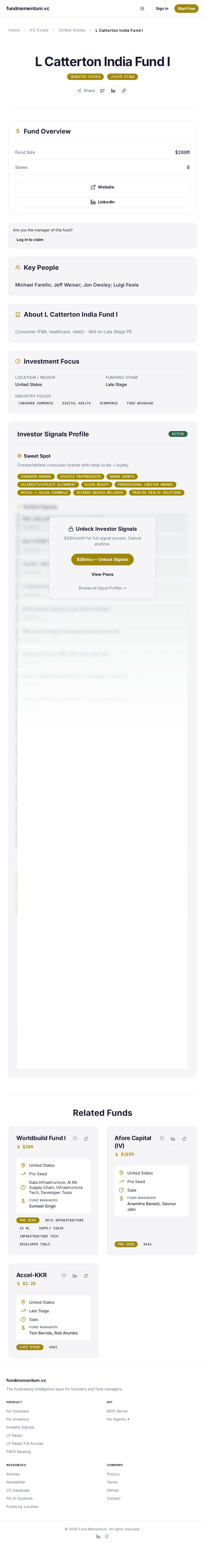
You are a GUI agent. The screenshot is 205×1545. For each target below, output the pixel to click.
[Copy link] (124, 90)
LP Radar (14, 1435)
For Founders (17, 1411)
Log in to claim (30, 239)
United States (72, 30)
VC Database (18, 1490)
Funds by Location (22, 1506)
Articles (12, 1474)
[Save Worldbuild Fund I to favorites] (75, 1138)
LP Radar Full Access (24, 1443)
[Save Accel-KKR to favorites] (64, 1275)
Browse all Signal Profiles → (103, 588)
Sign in (162, 8)
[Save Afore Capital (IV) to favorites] (162, 1138)
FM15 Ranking (18, 1451)
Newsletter (15, 1482)
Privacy (113, 1474)
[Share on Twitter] (102, 90)
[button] (53, 1190)
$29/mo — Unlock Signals (102, 559)
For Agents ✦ (118, 1419)
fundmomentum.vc (26, 1380)
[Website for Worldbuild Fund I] (85, 1139)
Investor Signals (20, 1427)
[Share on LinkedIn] (113, 90)
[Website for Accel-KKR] (85, 1276)
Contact (114, 1498)
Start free (186, 8)
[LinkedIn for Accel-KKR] (74, 1276)
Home (14, 30)
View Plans (103, 574)
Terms (112, 1482)
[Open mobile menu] (142, 8)
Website (106, 187)
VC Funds (39, 30)
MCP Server (117, 1411)
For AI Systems (19, 1498)
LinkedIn (106, 201)
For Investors (17, 1419)
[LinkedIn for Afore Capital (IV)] (173, 1139)
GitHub (113, 1490)
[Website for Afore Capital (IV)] (184, 1139)
